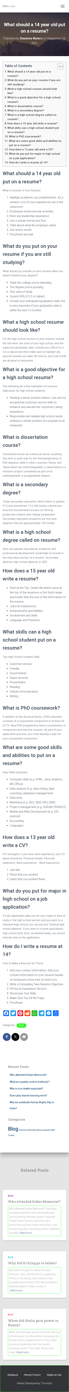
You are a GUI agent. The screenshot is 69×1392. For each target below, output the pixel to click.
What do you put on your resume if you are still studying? (34, 82)
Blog (21, 1025)
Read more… (26, 1232)
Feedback (13, 1375)
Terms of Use (54, 1375)
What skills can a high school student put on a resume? (33, 130)
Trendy (11, 1135)
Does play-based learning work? (28, 1095)
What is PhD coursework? (25, 136)
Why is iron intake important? (26, 1088)
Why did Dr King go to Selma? (32, 1263)
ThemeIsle (46, 1383)
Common (23, 1130)
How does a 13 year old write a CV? (31, 149)
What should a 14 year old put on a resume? (29, 74)
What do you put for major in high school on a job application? (34, 156)
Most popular (43, 1130)
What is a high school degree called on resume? (31, 117)
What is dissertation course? (25, 106)
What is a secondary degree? (25, 110)
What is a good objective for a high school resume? (34, 99)
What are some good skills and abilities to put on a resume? (35, 143)
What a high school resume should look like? (32, 91)
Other (52, 1130)
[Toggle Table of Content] (59, 66)
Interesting (32, 1130)
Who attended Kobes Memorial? (28, 1074)
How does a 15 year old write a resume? (32, 123)
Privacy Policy (32, 1375)
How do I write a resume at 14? (28, 162)
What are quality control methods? (30, 1081)
